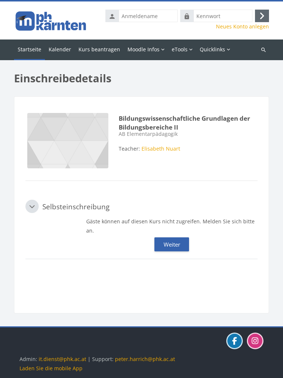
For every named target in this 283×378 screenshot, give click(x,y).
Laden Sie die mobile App (51, 368)
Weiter (172, 244)
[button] (32, 206)
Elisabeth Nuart (161, 148)
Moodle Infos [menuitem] (143, 49)
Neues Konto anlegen (242, 26)
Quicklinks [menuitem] (212, 49)
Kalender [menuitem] (60, 49)
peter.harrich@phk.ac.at (145, 358)
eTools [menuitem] (180, 49)
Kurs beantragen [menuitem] (99, 49)
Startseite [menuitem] (29, 49)
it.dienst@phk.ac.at (62, 358)
